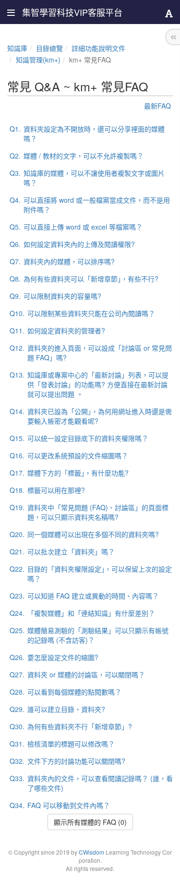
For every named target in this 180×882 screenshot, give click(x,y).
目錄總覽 (49, 48)
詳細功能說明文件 (98, 48)
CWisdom (91, 852)
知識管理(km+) (38, 59)
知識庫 (17, 48)
